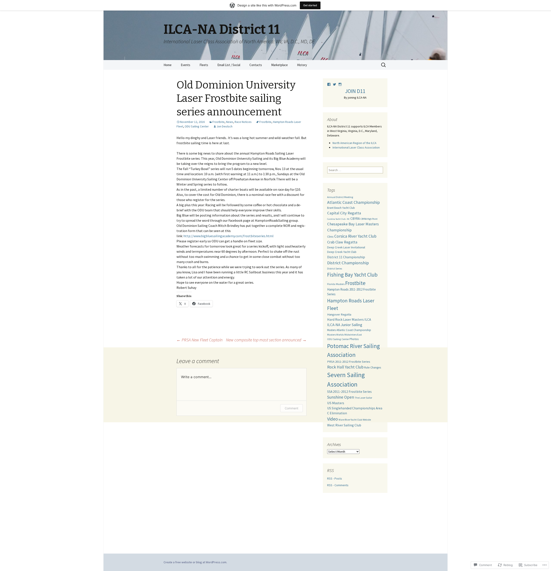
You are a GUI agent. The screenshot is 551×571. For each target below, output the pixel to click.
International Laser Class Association (356, 147)
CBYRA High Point (369, 218)
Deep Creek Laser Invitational (346, 247)
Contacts (255, 65)
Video (332, 419)
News (229, 122)
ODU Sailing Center (197, 126)
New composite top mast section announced (266, 339)
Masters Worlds (335, 334)
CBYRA (355, 219)
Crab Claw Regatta (342, 242)
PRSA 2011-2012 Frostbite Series (348, 362)
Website (367, 419)
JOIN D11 (355, 91)
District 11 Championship (346, 257)
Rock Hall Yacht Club (345, 367)
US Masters (335, 403)
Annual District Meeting (340, 197)
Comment (291, 408)
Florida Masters (336, 284)
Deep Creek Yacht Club (341, 252)
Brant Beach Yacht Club (341, 208)
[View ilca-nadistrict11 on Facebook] (330, 84)
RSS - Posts (334, 478)
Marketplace (279, 65)
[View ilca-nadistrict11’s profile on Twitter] (335, 84)
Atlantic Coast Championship (353, 202)
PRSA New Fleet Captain (199, 339)
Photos (354, 339)
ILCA (367, 319)
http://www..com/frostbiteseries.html (228, 236)
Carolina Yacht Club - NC (338, 219)
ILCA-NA (333, 324)
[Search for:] (383, 65)
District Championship (348, 263)
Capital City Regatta (344, 212)
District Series (334, 268)
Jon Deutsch (224, 126)
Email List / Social (228, 65)
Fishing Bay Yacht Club (352, 274)
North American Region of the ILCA (354, 143)
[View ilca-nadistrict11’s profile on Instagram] (340, 84)
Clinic (330, 236)
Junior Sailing (351, 324)
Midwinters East (353, 334)
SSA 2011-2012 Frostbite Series (349, 392)
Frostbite (218, 122)
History (302, 65)
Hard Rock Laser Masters (345, 319)
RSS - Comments (337, 485)
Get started (310, 5)
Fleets (204, 65)
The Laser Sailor (363, 397)
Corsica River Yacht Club (355, 236)
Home (168, 65)
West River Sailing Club (344, 425)
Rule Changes (372, 367)
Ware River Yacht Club (350, 419)
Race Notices (243, 122)
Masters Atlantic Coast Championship (349, 330)
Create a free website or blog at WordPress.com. (195, 562)
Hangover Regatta (339, 314)
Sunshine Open (340, 397)
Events (185, 65)
